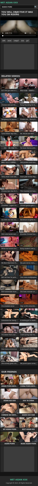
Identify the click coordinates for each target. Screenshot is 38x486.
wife (3, 41)
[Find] (35, 6)
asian (9, 41)
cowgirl (16, 41)
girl (27, 41)
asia (22, 41)
